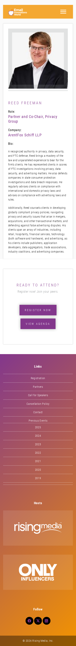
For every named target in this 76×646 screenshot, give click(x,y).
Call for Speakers (38, 395)
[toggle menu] (63, 12)
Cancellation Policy (38, 403)
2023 (38, 444)
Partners (38, 386)
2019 (38, 478)
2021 (38, 461)
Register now (38, 310)
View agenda (38, 323)
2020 (38, 469)
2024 (38, 435)
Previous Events (38, 420)
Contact (38, 412)
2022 (38, 452)
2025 (38, 427)
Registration (38, 378)
